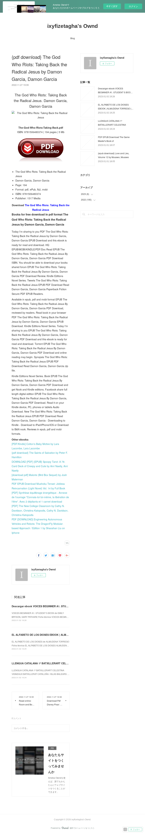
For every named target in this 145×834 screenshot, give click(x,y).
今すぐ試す (112, 6)
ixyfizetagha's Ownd (72, 26)
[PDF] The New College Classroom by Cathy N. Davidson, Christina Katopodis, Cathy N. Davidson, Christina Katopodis (40, 510)
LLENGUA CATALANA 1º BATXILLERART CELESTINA (43, 663)
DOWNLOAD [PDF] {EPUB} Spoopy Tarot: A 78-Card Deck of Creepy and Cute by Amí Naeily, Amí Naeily (40, 466)
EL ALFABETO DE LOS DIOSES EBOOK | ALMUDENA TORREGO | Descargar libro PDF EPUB (67, 634)
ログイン (133, 6)
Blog (72, 38)
